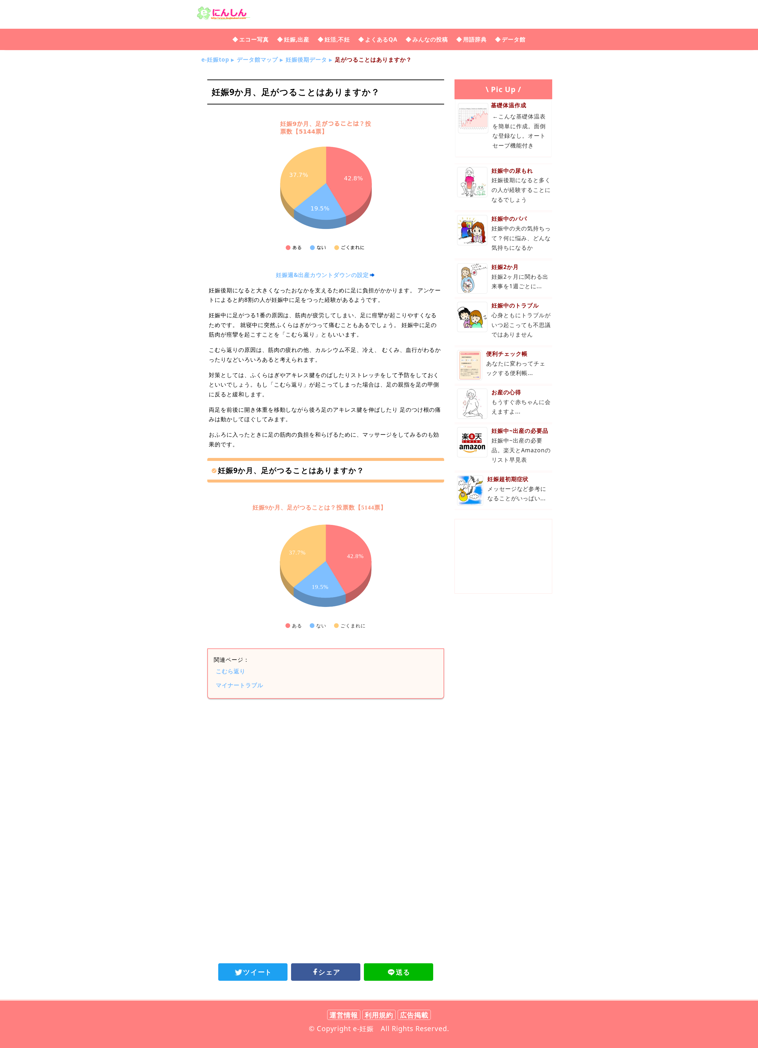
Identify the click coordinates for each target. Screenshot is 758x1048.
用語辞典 (475, 39)
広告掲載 (414, 1015)
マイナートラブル (239, 685)
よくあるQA (381, 39)
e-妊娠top (215, 59)
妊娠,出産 (296, 39)
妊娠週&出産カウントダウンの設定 (322, 275)
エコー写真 (254, 39)
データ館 (514, 39)
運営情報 (344, 1015)
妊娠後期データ (306, 59)
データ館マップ (257, 59)
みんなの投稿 (430, 39)
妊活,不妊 (337, 39)
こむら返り (230, 671)
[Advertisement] (325, 752)
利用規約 (379, 1015)
